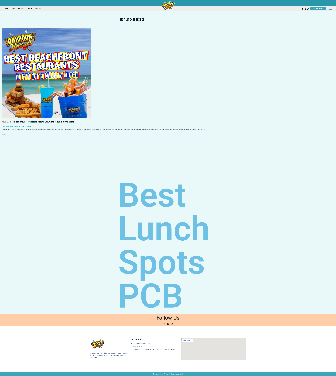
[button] (40, 8)
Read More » (6, 134)
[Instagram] (305, 9)
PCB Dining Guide (19, 126)
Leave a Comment (7, 126)
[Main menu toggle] (330, 9)
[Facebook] (302, 9)
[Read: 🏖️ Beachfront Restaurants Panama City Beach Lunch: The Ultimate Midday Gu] (46, 73)
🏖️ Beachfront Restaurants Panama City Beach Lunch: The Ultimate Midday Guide (38, 121)
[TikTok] (308, 9)
